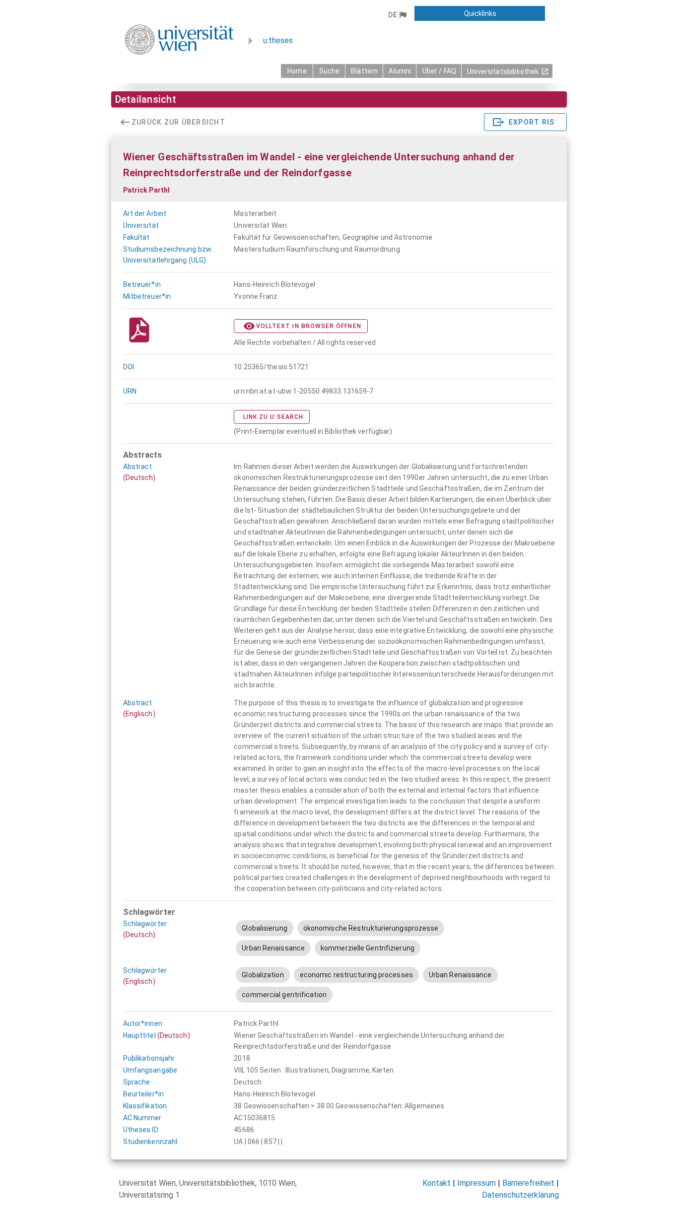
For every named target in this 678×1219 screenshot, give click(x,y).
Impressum (476, 1183)
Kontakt (436, 1183)
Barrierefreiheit (528, 1183)
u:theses (278, 40)
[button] (397, 15)
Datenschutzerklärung (520, 1195)
